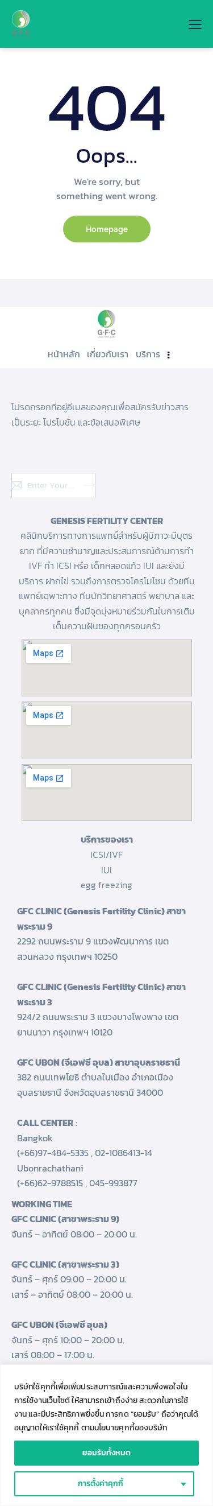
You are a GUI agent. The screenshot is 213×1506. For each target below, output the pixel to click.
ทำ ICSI (58, 565)
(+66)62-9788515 (50, 1183)
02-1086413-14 (123, 1153)
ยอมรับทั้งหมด (106, 1453)
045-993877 (113, 1183)
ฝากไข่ (57, 581)
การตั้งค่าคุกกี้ (100, 1484)
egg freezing (106, 885)
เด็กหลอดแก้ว (116, 565)
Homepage (107, 229)
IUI (106, 870)
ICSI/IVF (106, 854)
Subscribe (86, 485)
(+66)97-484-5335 (53, 1153)
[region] (106, 1435)
